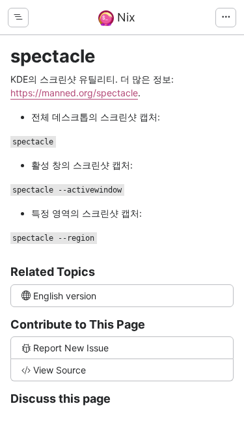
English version (64, 295)
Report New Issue (71, 347)
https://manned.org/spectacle (74, 92)
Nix (124, 17)
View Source (59, 369)
